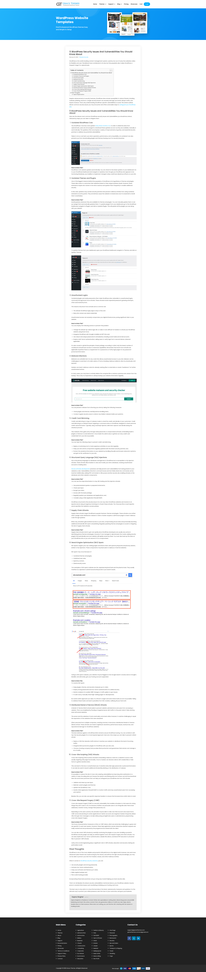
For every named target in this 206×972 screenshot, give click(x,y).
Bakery (79, 938)
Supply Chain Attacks (79, 84)
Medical (95, 948)
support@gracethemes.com (136, 930)
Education (80, 958)
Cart (141, 4)
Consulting (80, 948)
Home (95, 4)
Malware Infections (78, 79)
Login (146, 4)
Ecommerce (81, 956)
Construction (81, 946)
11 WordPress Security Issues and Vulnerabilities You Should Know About (91, 73)
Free (94, 933)
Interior (95, 943)
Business (79, 940)
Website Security (84, 57)
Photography (113, 935)
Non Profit (96, 958)
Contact (60, 958)
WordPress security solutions (89, 861)
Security (112, 940)
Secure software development (80, 469)
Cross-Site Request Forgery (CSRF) (82, 91)
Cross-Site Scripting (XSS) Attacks (82, 89)
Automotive (80, 935)
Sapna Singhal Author (79, 94)
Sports (111, 946)
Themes (101, 4)
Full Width (96, 935)
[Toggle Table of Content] (110, 70)
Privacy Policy (61, 956)
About (59, 935)
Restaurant (113, 938)
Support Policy (62, 953)
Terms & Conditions (63, 951)
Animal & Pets (81, 933)
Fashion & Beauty (98, 930)
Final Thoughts (75, 93)
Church (79, 943)
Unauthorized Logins (79, 77)
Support (111, 4)
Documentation (62, 943)
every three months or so (102, 126)
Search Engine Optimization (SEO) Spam (84, 86)
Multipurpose (97, 951)
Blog (118, 4)
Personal (112, 933)
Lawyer (95, 946)
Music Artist (96, 953)
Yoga (111, 956)
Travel (111, 951)
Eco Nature (80, 953)
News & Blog (97, 956)
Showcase (134, 4)
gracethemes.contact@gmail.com (137, 932)
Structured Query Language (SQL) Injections (85, 82)
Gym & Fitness (97, 938)
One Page (112, 930)
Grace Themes (71, 968)
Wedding (112, 953)
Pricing (126, 4)
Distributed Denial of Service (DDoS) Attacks (85, 87)
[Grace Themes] (68, 5)
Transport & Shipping (116, 948)
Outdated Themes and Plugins (81, 76)
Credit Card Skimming (79, 81)
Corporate (80, 951)
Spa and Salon (114, 943)
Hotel (95, 940)
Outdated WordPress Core (79, 74)
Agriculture (80, 930)
